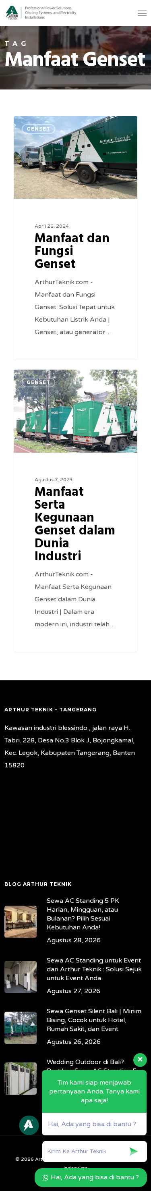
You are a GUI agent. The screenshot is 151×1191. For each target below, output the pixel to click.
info (34, 125)
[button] (142, 13)
